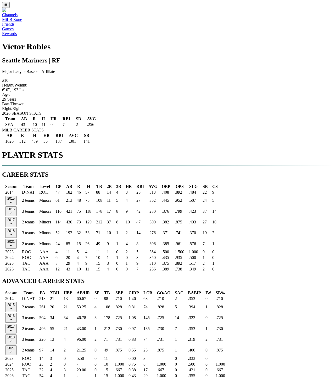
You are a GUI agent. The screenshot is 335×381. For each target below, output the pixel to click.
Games (8, 29)
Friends (8, 24)
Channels (10, 15)
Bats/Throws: (13, 104)
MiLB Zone (12, 19)
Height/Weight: (14, 85)
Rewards (9, 33)
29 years (9, 99)
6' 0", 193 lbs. (13, 90)
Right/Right (11, 108)
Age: (6, 94)
